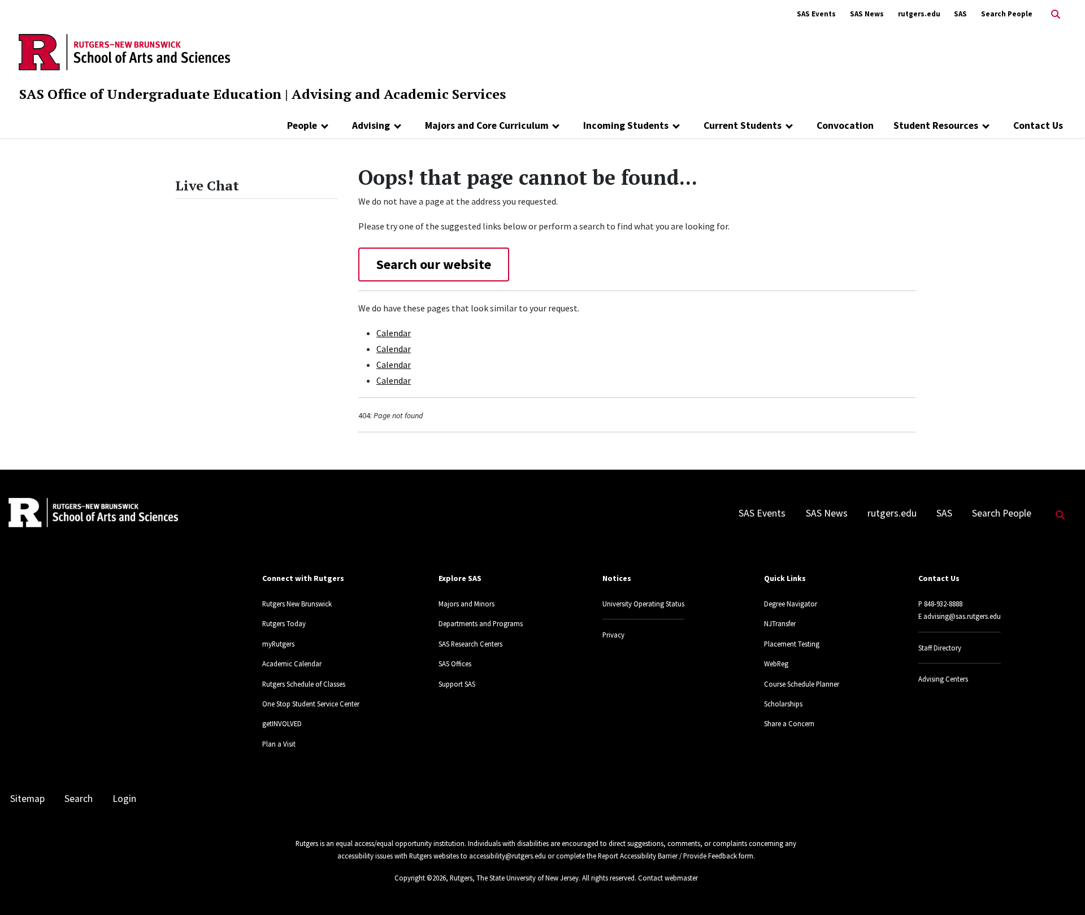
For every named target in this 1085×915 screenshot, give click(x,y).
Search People (1006, 14)
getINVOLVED (282, 723)
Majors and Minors (466, 603)
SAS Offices (455, 663)
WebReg (776, 663)
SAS (960, 14)
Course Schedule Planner (801, 683)
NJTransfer (780, 623)
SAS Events (816, 14)
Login (124, 798)
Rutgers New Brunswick (297, 603)
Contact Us (1038, 125)
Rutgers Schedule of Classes (303, 683)
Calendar (393, 333)
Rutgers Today (284, 623)
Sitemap (27, 798)
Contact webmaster (668, 877)
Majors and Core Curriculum (487, 125)
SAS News (867, 14)
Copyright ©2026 (420, 877)
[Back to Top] (1060, 887)
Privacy (613, 634)
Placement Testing (791, 643)
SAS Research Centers (470, 643)
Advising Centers (943, 678)
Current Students (743, 125)
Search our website (433, 264)
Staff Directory (939, 647)
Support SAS (457, 683)
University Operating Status (643, 603)
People (302, 125)
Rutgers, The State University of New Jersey (514, 877)
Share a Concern (789, 723)
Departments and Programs (481, 623)
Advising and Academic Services (399, 94)
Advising (371, 125)
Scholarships (783, 703)
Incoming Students (626, 125)
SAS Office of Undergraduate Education (150, 94)
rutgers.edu (919, 14)
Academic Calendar (292, 663)
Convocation (845, 125)
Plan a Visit (279, 743)
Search (78, 798)
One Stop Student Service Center (310, 703)
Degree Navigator (790, 603)
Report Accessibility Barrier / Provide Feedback (667, 855)
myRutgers (278, 643)
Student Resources (935, 125)
